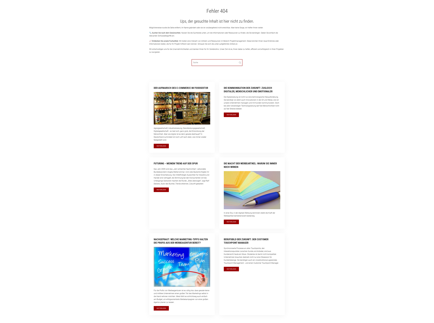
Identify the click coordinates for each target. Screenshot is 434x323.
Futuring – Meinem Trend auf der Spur (176, 163)
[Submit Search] (240, 62)
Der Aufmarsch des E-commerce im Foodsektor (181, 88)
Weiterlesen (161, 146)
